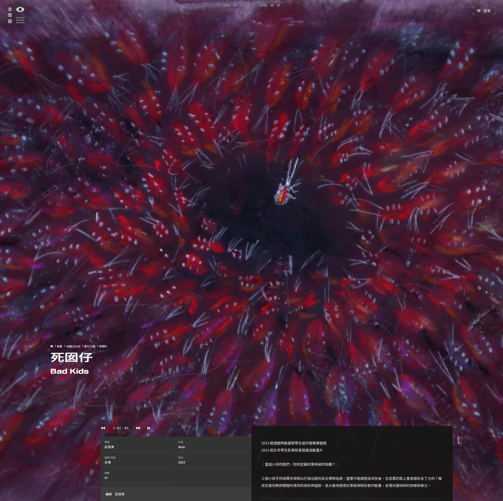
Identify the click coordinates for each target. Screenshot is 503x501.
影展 (59, 346)
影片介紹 (89, 346)
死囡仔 (103, 346)
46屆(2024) (73, 346)
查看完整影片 (487, 28)
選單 (487, 10)
